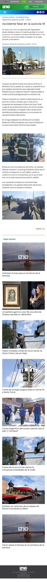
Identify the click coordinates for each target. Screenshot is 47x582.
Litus (30, 1)
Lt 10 (6, 6)
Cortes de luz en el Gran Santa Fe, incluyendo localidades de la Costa (18, 468)
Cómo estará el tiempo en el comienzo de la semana (23, 546)
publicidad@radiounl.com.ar (23, 575)
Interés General (8, 17)
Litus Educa (39, 1)
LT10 (24, 1)
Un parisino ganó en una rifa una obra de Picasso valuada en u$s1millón (21, 313)
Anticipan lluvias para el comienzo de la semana (21, 274)
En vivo (35, 6)
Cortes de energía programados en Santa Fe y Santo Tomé (23, 390)
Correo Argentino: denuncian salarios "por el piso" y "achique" (23, 429)
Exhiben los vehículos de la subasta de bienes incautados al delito (20, 507)
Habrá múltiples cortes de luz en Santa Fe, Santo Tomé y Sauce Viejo (22, 352)
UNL (6, 1)
